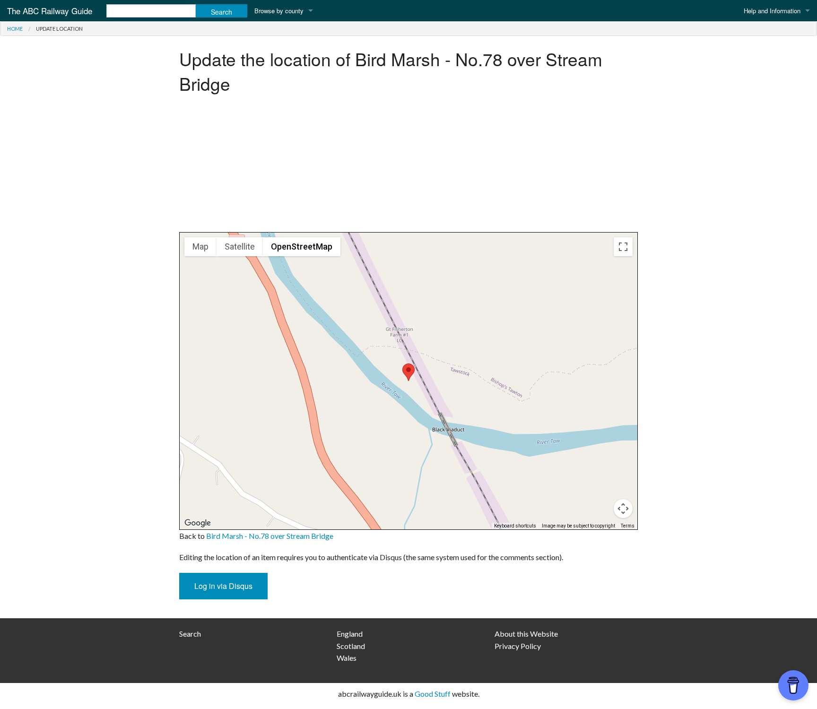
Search (190, 633)
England (350, 633)
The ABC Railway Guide (49, 11)
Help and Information (772, 10)
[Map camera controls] (623, 508)
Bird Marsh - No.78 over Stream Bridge (269, 535)
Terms (627, 525)
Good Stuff (433, 693)
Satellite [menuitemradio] (240, 246)
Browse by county (279, 10)
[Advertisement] (408, 166)
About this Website (526, 633)
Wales (346, 657)
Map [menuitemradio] (200, 246)
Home (15, 29)
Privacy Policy (518, 645)
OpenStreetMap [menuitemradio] (301, 246)
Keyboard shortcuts (515, 525)
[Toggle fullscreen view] (623, 246)
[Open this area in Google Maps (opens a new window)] (197, 523)
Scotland (351, 645)
